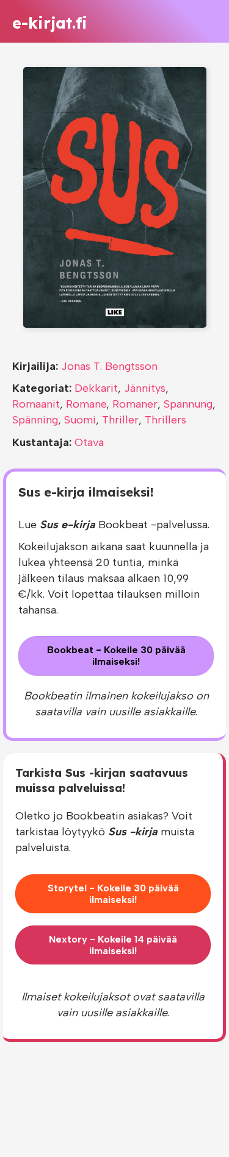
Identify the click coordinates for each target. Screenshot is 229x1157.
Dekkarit (96, 388)
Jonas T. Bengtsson (109, 366)
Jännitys (144, 388)
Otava (89, 442)
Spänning (35, 419)
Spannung (188, 404)
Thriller (120, 419)
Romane (86, 404)
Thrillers (165, 419)
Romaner (135, 404)
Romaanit (36, 404)
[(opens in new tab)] (114, 196)
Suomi (80, 419)
